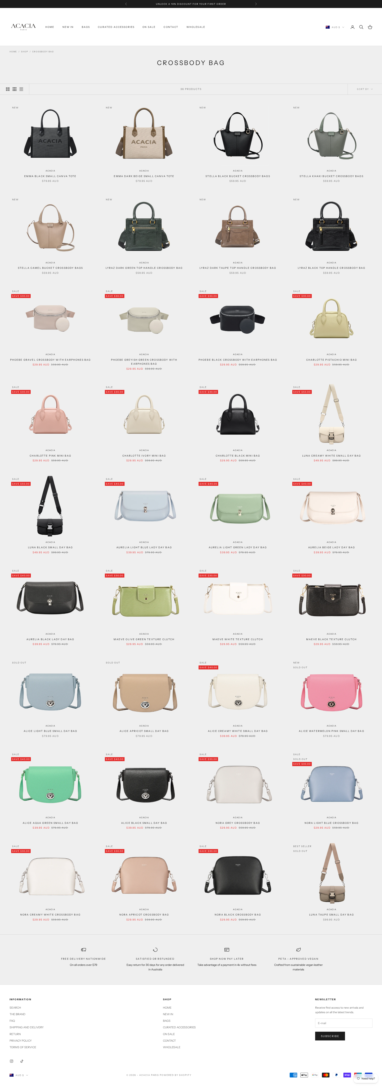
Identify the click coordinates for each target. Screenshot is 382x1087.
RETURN (15, 1034)
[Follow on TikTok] (22, 1061)
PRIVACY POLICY (21, 1040)
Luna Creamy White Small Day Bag (331, 455)
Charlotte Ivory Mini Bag (144, 455)
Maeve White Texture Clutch (237, 639)
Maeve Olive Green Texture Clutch (144, 639)
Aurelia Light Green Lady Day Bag (238, 547)
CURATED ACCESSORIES (116, 26)
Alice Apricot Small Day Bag (144, 731)
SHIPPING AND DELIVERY (27, 1027)
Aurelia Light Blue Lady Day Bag (144, 547)
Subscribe (330, 1036)
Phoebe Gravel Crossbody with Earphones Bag (50, 359)
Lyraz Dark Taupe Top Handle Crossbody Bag (238, 267)
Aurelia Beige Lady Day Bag (331, 547)
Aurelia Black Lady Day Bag (50, 639)
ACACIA (50, 170)
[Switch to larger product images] (8, 89)
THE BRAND (17, 1014)
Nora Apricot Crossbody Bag (144, 914)
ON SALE (149, 26)
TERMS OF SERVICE (23, 1047)
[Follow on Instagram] (12, 1061)
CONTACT (171, 26)
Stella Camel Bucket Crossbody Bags (50, 267)
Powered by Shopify (175, 1075)
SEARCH (15, 1007)
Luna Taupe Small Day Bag (331, 914)
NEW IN (68, 26)
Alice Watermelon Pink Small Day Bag (331, 731)
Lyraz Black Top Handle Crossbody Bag (331, 267)
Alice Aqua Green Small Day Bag (50, 822)
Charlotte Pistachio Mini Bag (331, 359)
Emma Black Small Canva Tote (50, 176)
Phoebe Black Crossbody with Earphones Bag (238, 359)
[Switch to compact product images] (21, 89)
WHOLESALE (195, 26)
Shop (24, 51)
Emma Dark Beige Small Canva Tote (144, 176)
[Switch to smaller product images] (14, 89)
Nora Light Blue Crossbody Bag (332, 822)
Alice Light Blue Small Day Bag (50, 731)
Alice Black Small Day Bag (144, 822)
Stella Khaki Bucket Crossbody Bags (331, 176)
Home (13, 51)
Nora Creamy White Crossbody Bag (50, 914)
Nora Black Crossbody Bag (238, 914)
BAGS (86, 26)
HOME (50, 26)
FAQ (12, 1021)
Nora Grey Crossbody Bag (238, 822)
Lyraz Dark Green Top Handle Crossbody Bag (144, 267)
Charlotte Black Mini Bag (238, 455)
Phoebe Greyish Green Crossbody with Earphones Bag (144, 361)
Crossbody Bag (43, 51)
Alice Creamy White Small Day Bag (238, 731)
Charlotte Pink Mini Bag (50, 455)
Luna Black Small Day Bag (50, 547)
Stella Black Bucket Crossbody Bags (238, 176)
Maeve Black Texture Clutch (331, 639)
